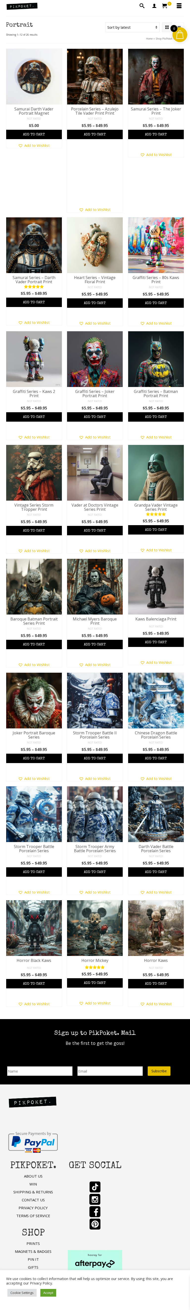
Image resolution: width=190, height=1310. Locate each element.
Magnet (27, 136)
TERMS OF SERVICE (33, 1215)
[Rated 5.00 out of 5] (34, 286)
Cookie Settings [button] (22, 1292)
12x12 (76, 145)
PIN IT (33, 1259)
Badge (42, 136)
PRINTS (33, 1243)
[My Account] (154, 6)
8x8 (103, 136)
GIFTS (33, 1267)
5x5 (84, 136)
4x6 (75, 136)
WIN (33, 1184)
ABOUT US (33, 1176)
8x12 (113, 136)
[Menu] (179, 6)
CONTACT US (33, 1199)
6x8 (93, 136)
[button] (34, 145)
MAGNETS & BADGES (33, 1251)
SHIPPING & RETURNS (33, 1191)
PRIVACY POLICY (33, 1207)
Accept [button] (48, 1292)
